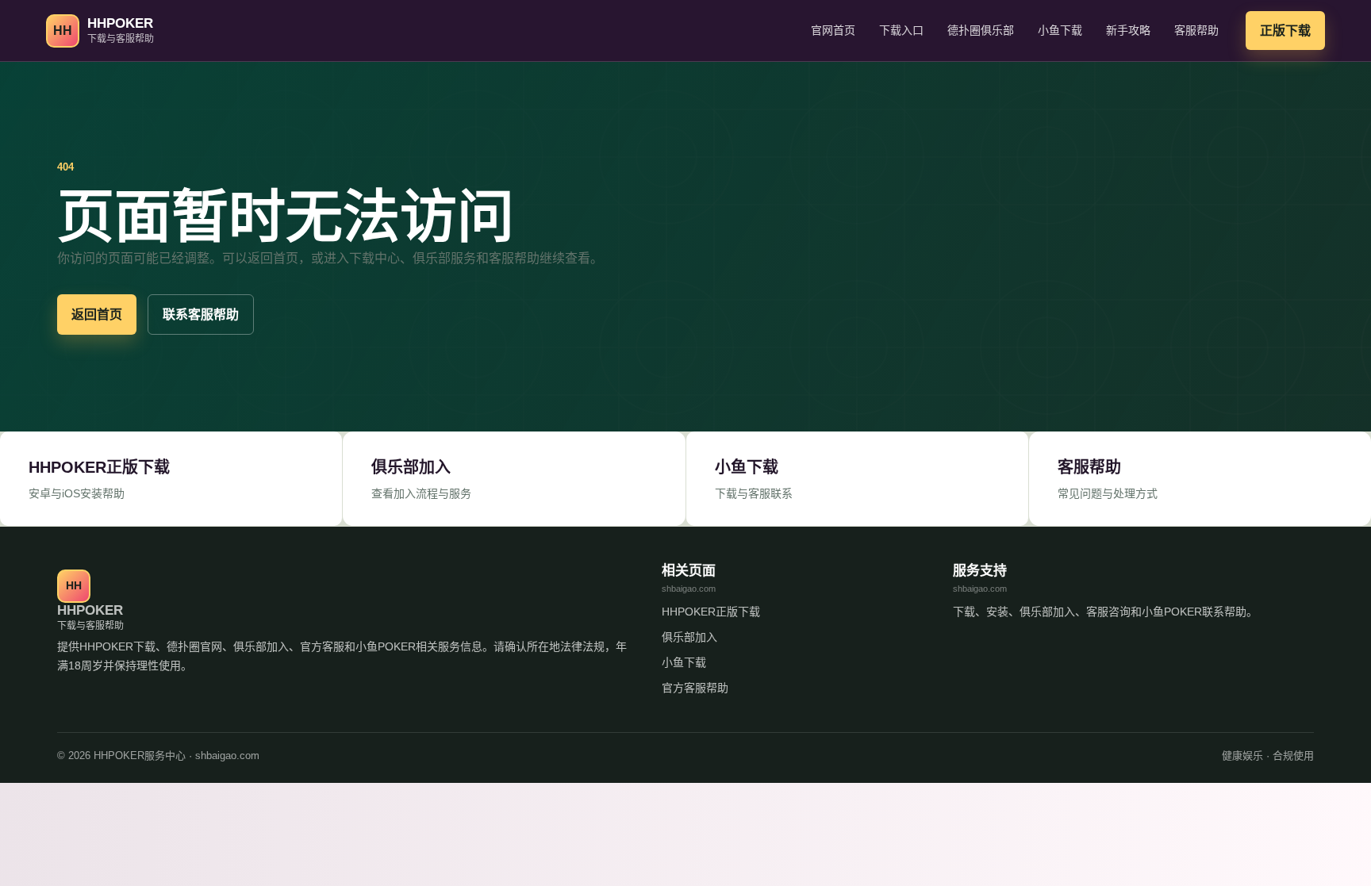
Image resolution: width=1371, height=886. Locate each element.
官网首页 (833, 30)
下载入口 (901, 30)
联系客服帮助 (201, 314)
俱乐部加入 (689, 637)
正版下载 (1285, 30)
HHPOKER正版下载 (711, 611)
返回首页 (96, 314)
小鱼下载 (1060, 30)
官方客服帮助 (695, 687)
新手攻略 (1128, 30)
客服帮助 (1196, 30)
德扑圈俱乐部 (980, 30)
